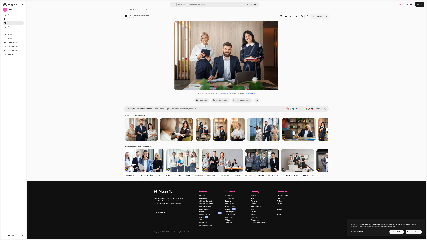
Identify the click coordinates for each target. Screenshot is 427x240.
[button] (160, 212)
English (160, 212)
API (200, 220)
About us (254, 198)
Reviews (254, 201)
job (159, 175)
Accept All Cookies (414, 232)
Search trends (256, 206)
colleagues (260, 175)
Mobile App (203, 222)
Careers (253, 204)
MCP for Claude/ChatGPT (210, 213)
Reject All (396, 232)
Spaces (202, 196)
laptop (296, 175)
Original (189, 25)
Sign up (420, 4)
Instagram (280, 198)
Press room (255, 220)
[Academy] (9, 235)
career (179, 175)
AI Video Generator (206, 204)
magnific (131, 17)
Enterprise (228, 223)
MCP (297, 109)
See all (142, 115)
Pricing (401, 4)
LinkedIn (280, 204)
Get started (230, 191)
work (141, 175)
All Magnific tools (205, 225)
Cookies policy (230, 212)
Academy (228, 196)
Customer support (283, 196)
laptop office (211, 175)
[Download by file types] (326, 16)
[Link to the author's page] (126, 16)
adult (314, 175)
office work (168, 175)
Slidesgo (254, 215)
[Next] (328, 129)
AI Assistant (203, 198)
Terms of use (229, 204)
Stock (132, 10)
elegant (305, 175)
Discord (279, 209)
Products (203, 191)
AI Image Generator (225, 93)
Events (253, 212)
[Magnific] (163, 192)
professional (199, 175)
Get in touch (282, 191)
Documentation (230, 198)
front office (248, 175)
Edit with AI (203, 100)
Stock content (204, 209)
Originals (230, 209)
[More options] (296, 16)
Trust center (229, 217)
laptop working (224, 175)
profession (150, 175)
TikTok (279, 206)
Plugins (317, 109)
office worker (130, 175)
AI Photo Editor (251, 93)
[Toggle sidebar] (22, 4)
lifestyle (287, 175)
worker (188, 175)
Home (126, 10)
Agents (203, 217)
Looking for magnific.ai (259, 223)
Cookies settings (231, 215)
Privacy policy (230, 206)
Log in (409, 4)
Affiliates (228, 220)
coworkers (237, 175)
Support (228, 201)
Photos (139, 10)
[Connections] (5, 235)
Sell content (255, 217)
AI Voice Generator (206, 206)
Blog (252, 209)
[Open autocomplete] (173, 4)
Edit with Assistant (243, 100)
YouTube (280, 201)
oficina (270, 175)
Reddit (279, 215)
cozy (278, 175)
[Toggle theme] (13, 235)
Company (255, 191)
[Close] (324, 109)
